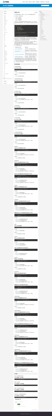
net (4, 47)
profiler (5, 57)
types (4, 67)
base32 (5, 16)
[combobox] (45, 5)
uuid (4, 71)
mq (4, 44)
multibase (5, 46)
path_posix (5, 51)
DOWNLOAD (42, 1)
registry (5, 60)
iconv (4, 40)
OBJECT (34, 1)
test (4, 64)
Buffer (18, 153)
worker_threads (6, 73)
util (4, 70)
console (5, 21)
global (5, 34)
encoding (5, 29)
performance (5, 54)
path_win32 (5, 52)
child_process (6, 20)
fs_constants (5, 32)
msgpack (5, 45)
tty (4, 66)
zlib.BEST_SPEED (17, 51)
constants (5, 22)
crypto (5, 25)
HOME (24, 1)
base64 (5, 19)
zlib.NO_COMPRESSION (18, 48)
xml (4, 76)
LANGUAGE (47, 1)
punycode (5, 58)
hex (4, 38)
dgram (5, 27)
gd (4, 33)
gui (4, 35)
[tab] (8, 11)
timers (5, 65)
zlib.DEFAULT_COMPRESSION (19, 54)
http (4, 39)
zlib (4, 78)
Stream (17, 72)
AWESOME (37, 1)
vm (4, 72)
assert (5, 15)
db (4, 26)
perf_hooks (5, 53)
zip (4, 77)
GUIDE (27, 1)
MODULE (30, 1)
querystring (5, 59)
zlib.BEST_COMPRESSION (19, 56)
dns (4, 28)
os (4, 48)
